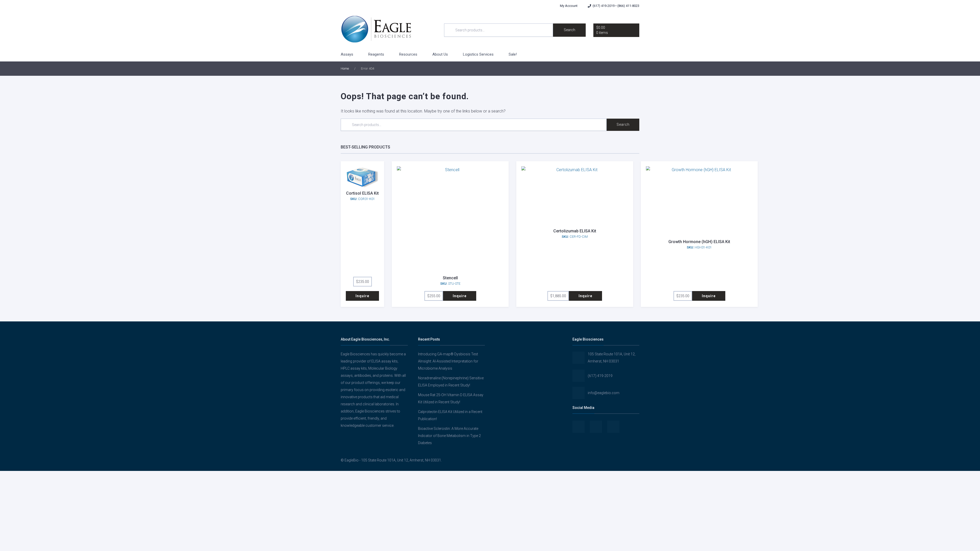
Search (569, 30)
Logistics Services (478, 54)
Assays (347, 54)
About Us (440, 54)
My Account (569, 6)
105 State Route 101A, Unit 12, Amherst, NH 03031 (611, 357)
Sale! (513, 54)
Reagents (376, 54)
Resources (408, 54)
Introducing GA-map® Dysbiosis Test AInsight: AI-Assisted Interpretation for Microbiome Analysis (448, 361)
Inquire (362, 296)
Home (345, 68)
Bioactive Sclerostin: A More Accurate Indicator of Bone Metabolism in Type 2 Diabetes (449, 436)
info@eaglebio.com (603, 393)
